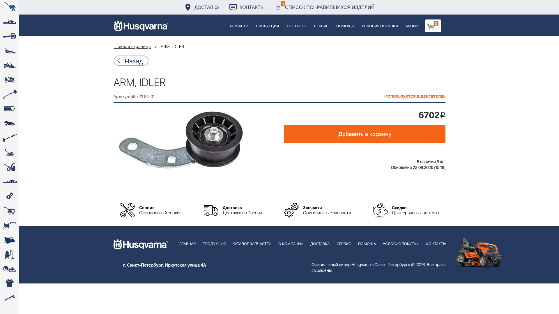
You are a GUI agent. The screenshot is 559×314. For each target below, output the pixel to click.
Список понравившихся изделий (328, 5)
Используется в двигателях (414, 96)
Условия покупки (380, 26)
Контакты (252, 7)
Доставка (206, 7)
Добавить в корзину (364, 134)
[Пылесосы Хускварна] (9, 254)
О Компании (290, 244)
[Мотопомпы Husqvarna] (9, 240)
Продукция (267, 26)
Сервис (321, 26)
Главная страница (132, 47)
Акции (412, 26)
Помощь (345, 26)
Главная (187, 244)
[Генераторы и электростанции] (9, 211)
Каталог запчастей (252, 244)
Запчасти (238, 26)
